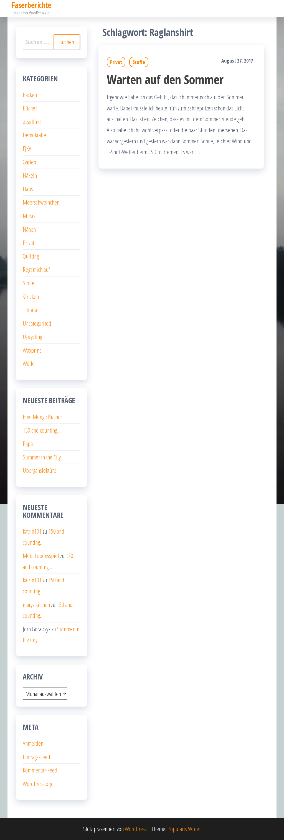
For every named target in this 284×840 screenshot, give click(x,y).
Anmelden (33, 743)
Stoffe (139, 62)
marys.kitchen (36, 604)
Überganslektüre (39, 470)
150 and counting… (42, 430)
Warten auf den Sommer (165, 79)
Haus (28, 189)
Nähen (29, 229)
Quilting (31, 256)
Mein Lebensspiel (41, 555)
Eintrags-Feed (36, 757)
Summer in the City (42, 457)
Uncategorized (37, 323)
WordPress (136, 829)
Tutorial (31, 310)
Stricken (31, 296)
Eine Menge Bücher (42, 416)
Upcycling (32, 336)
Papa (28, 443)
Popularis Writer (184, 829)
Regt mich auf (36, 269)
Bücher (30, 108)
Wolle (29, 363)
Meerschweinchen (41, 202)
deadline (32, 121)
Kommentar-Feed (40, 770)
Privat (116, 62)
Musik (29, 215)
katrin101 (32, 531)
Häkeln (30, 175)
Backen (30, 95)
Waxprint (32, 350)
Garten (29, 162)
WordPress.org (37, 783)
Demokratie (34, 135)
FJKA (27, 148)
